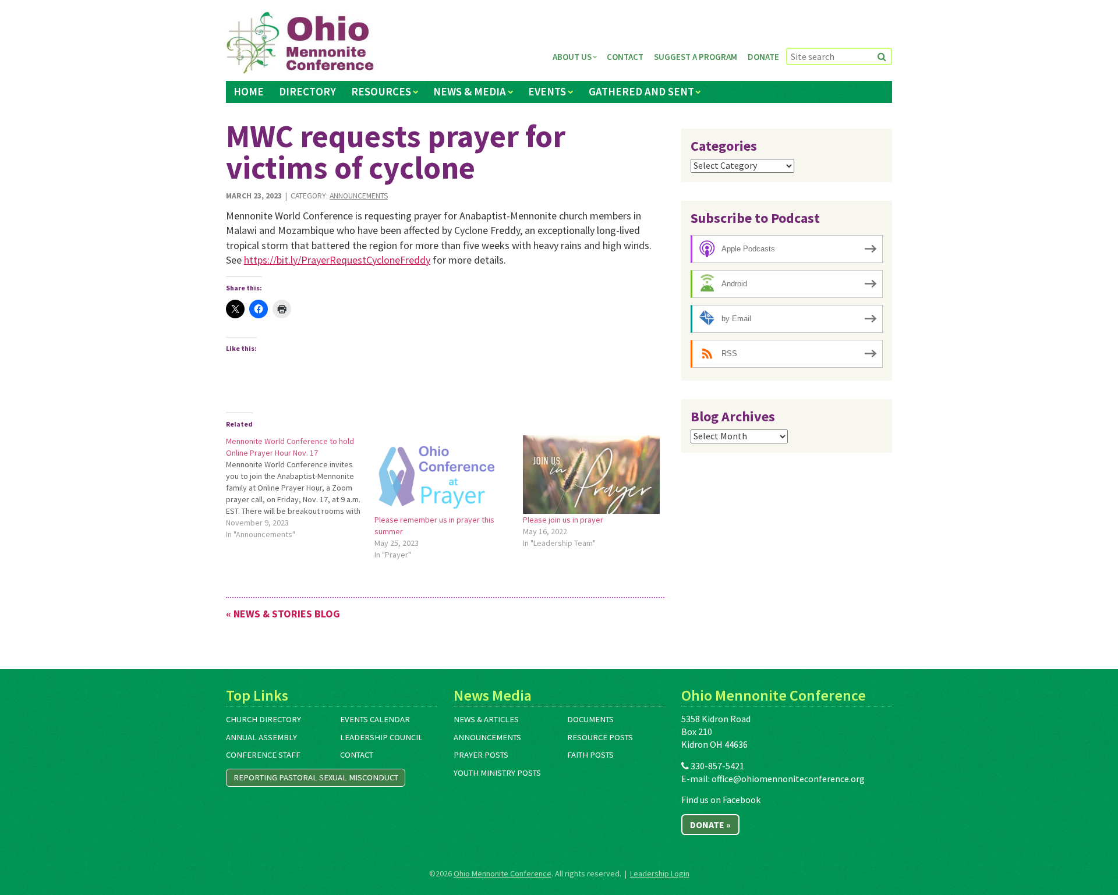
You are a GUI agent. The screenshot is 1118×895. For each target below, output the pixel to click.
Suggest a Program (695, 56)
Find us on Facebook (720, 799)
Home (248, 91)
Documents (590, 719)
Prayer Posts (481, 755)
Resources (381, 91)
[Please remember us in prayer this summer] (442, 474)
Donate (763, 56)
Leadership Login (659, 873)
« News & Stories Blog (283, 613)
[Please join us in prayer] (591, 474)
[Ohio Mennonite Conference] (300, 43)
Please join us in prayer (563, 519)
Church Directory (263, 719)
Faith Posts (590, 755)
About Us (572, 56)
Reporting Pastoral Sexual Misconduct (315, 777)
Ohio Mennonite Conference (502, 873)
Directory (307, 91)
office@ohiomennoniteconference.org (788, 778)
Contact (625, 56)
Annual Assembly (261, 737)
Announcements (359, 196)
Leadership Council (381, 737)
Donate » (710, 824)
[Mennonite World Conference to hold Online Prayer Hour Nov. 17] (300, 487)
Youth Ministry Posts (497, 773)
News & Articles (486, 719)
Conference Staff (263, 755)
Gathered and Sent (641, 91)
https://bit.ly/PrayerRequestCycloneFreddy (337, 260)
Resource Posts (600, 737)
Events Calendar (375, 719)
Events (547, 91)
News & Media (469, 91)
